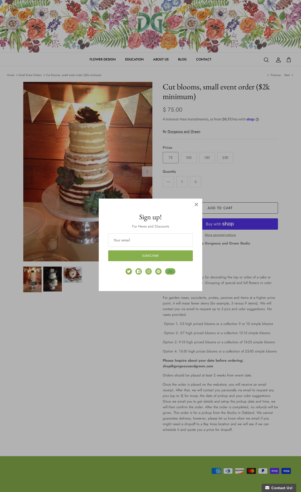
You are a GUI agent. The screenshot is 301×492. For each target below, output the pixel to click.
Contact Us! (281, 488)
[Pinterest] (158, 271)
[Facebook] (138, 271)
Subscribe (150, 255)
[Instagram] (148, 271)
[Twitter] (129, 271)
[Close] (196, 204)
